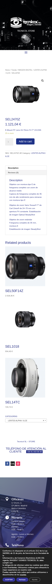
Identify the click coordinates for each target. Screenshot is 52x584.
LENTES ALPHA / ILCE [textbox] (25, 421)
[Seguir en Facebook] (7, 464)
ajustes (23, 575)
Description (13, 168)
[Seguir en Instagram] (18, 464)
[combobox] (26, 420)
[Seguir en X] (13, 464)
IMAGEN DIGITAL (25, 70)
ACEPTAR (9, 580)
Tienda (14, 70)
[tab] (26, 168)
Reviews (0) (13, 172)
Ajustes (34, 580)
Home (7, 70)
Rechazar (22, 580)
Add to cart (25, 141)
